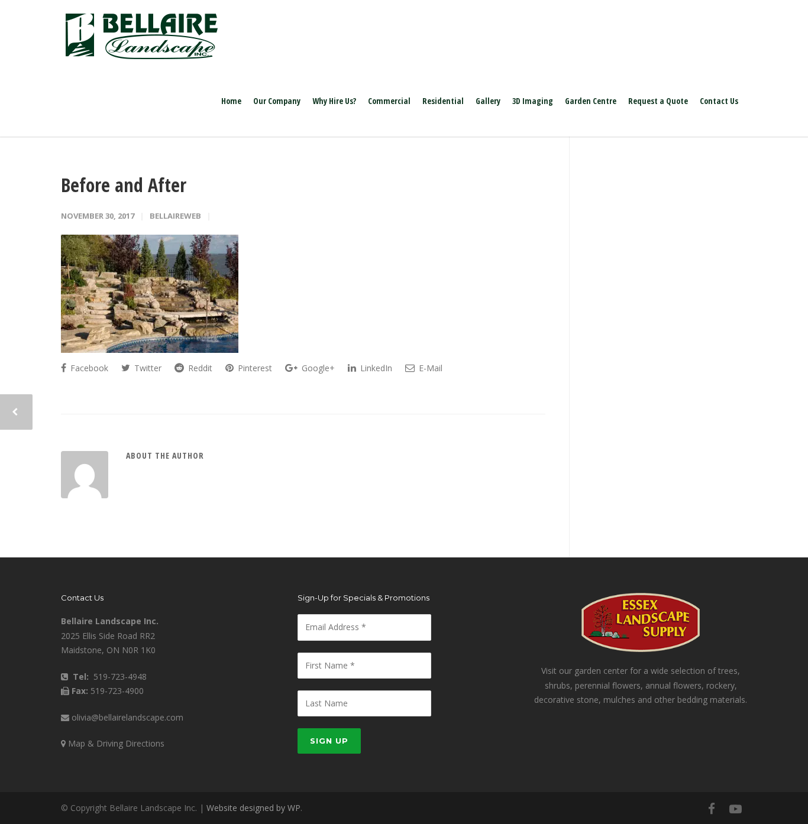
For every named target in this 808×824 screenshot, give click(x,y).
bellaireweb (175, 215)
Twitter (146, 368)
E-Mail (429, 368)
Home (231, 100)
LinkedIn (375, 368)
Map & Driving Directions (116, 743)
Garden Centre (590, 100)
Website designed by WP (253, 807)
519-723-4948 (120, 676)
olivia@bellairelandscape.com (127, 717)
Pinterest (253, 368)
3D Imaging (532, 100)
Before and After (123, 184)
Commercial (389, 100)
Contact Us (719, 100)
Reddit (199, 368)
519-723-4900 (117, 690)
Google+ (317, 368)
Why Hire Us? (334, 100)
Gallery (488, 100)
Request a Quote (658, 100)
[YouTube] (735, 808)
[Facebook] (711, 808)
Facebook (88, 368)
